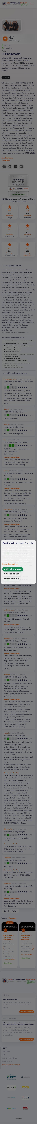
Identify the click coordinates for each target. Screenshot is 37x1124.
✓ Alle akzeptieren (13, 569)
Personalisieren (11, 578)
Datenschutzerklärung (10, 564)
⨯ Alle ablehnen (11, 573)
